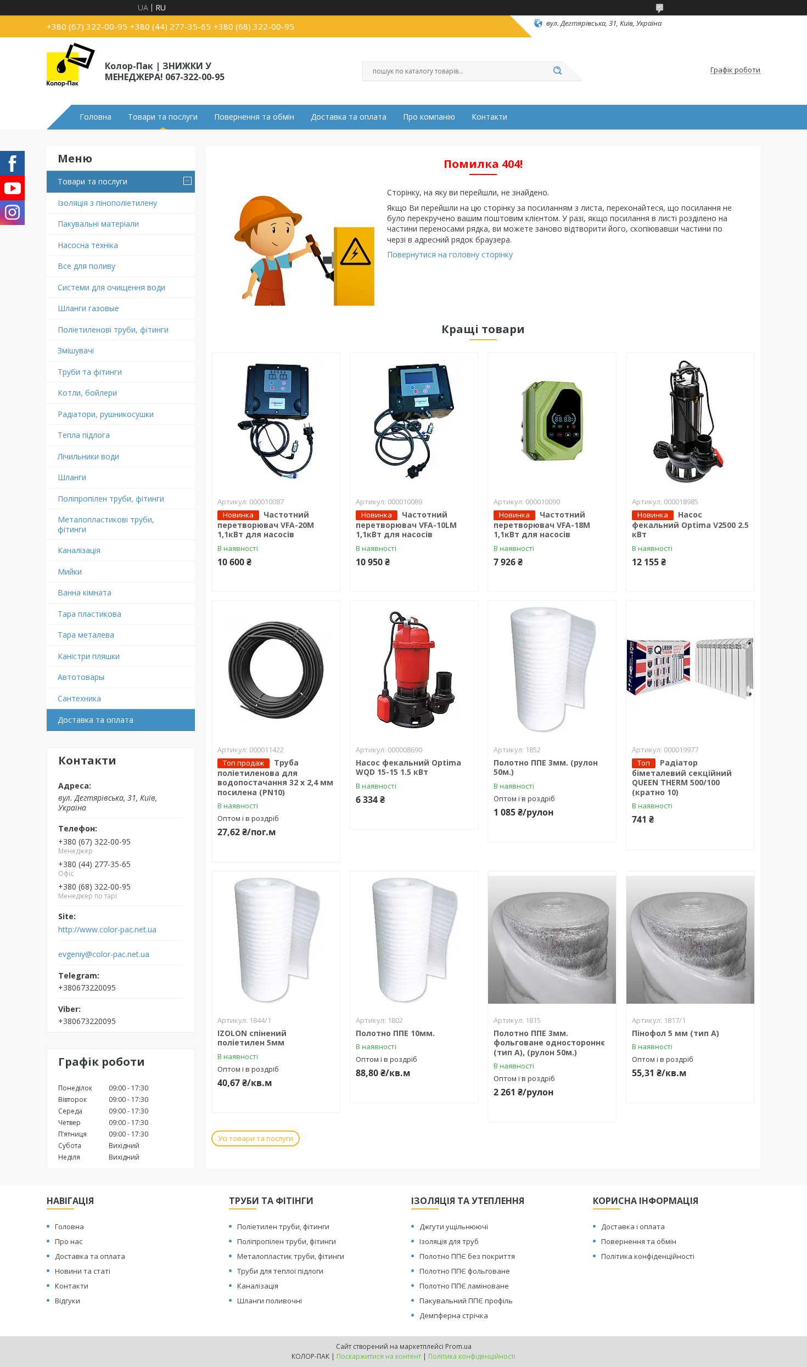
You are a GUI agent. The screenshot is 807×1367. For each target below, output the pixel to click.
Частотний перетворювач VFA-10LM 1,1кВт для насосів (406, 524)
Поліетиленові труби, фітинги (113, 329)
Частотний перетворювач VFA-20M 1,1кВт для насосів (265, 524)
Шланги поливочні (269, 1301)
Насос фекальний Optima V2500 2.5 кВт (690, 524)
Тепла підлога (84, 435)
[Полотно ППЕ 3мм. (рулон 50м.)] (552, 669)
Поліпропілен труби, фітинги (111, 498)
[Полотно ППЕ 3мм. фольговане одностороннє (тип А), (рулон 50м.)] (552, 940)
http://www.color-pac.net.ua (107, 930)
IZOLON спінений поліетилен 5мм (252, 1038)
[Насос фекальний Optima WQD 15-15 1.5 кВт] (414, 669)
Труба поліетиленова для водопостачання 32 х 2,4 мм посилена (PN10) (275, 777)
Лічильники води (88, 456)
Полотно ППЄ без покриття (467, 1256)
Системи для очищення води (111, 287)
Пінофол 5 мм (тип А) (675, 1033)
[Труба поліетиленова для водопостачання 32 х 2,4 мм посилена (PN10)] (276, 669)
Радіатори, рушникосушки (106, 414)
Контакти (489, 117)
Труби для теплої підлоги (280, 1271)
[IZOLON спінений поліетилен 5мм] (276, 940)
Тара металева (86, 634)
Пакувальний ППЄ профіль (466, 1301)
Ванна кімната (84, 592)
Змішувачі (76, 350)
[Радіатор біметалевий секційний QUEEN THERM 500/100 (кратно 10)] (690, 669)
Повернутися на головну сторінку (450, 254)
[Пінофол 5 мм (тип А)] (690, 940)
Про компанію (429, 117)
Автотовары (81, 677)
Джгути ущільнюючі (453, 1226)
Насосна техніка (88, 245)
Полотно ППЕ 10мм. (395, 1033)
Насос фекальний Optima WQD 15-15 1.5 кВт (408, 767)
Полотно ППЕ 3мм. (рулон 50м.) (546, 767)
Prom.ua (458, 1346)
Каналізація (79, 550)
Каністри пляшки (89, 656)
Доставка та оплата (348, 117)
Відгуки (67, 1301)
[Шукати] (557, 71)
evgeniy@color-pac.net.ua (103, 954)
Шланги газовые (88, 308)
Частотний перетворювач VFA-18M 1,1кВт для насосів (542, 524)
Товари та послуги (163, 117)
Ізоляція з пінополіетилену (107, 203)
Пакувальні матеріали (98, 223)
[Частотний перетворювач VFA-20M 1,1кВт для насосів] (276, 421)
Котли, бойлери (87, 392)
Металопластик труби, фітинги (290, 1256)
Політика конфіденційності (647, 1256)
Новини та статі (82, 1271)
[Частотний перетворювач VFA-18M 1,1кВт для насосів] (552, 421)
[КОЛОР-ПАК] (71, 70)
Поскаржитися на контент (379, 1356)
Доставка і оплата (633, 1226)
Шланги (72, 477)
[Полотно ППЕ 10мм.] (414, 940)
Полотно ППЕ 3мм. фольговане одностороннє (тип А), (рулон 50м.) (549, 1042)
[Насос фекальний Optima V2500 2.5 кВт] (690, 421)
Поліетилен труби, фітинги (283, 1226)
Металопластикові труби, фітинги (106, 524)
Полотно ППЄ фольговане (464, 1271)
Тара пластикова (89, 614)
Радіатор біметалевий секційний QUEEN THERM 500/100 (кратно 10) (682, 777)
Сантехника (79, 698)
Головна (95, 117)
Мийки (70, 571)
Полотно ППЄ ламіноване (464, 1286)
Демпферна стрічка (453, 1315)
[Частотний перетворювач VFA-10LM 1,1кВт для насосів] (414, 421)
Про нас (68, 1241)
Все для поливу (86, 266)
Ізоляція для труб (449, 1241)
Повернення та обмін (254, 117)
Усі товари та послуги (255, 1138)
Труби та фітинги (90, 372)
